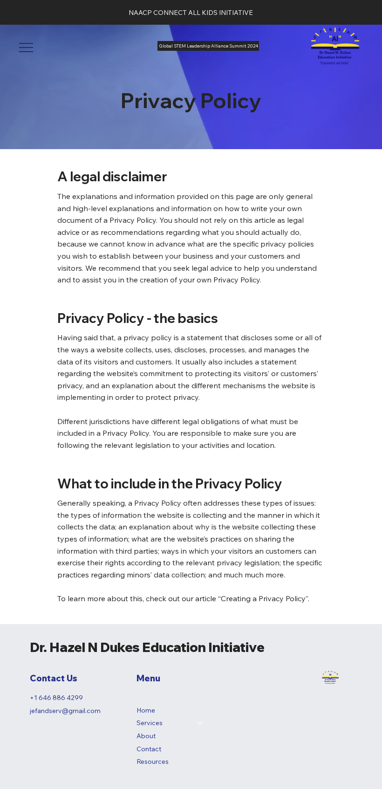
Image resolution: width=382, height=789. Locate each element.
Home (145, 710)
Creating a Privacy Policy (263, 598)
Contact (148, 749)
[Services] (200, 723)
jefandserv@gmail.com (65, 711)
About (146, 736)
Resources (152, 761)
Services (149, 723)
